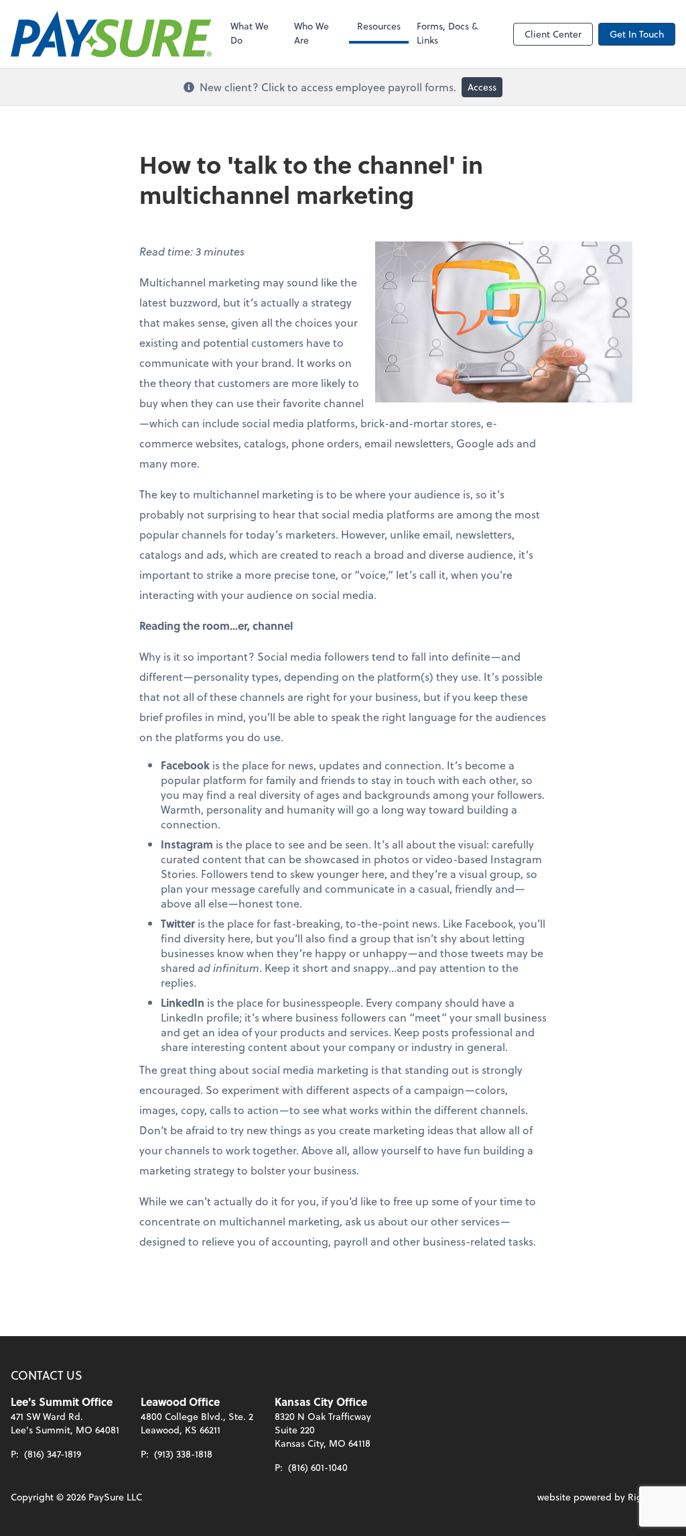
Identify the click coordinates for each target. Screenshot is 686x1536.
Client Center (553, 34)
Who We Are (311, 33)
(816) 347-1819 (52, 1454)
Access (482, 87)
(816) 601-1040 (318, 1467)
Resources (379, 26)
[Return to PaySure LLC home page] (111, 34)
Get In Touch (637, 34)
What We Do (249, 33)
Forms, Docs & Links (447, 33)
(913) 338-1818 (183, 1454)
